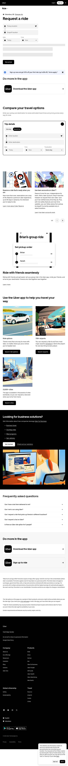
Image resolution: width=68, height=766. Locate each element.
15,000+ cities (8, 389)
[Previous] (57, 220)
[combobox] (52, 150)
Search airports (43, 352)
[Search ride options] (17, 321)
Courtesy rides (11, 430)
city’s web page (24, 601)
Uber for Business (40, 421)
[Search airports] (50, 321)
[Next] (62, 220)
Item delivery (10, 438)
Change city (19, 14)
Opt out (55, 761)
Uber (4, 3)
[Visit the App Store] (21, 728)
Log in (53, 3)
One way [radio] (8, 129)
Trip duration (48, 147)
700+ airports (41, 338)
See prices (8, 62)
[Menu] (65, 2)
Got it (62, 761)
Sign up (60, 3)
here (57, 756)
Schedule (49, 344)
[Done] (62, 124)
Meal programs (11, 434)
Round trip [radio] (17, 129)
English (7, 718)
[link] (34, 72)
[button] (36, 26)
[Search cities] (17, 372)
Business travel (11, 425)
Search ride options (11, 352)
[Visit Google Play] (9, 728)
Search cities (9, 403)
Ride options (7, 338)
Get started (9, 444)
